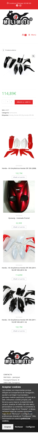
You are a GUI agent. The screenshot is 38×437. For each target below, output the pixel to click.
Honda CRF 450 (29, 115)
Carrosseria (13, 113)
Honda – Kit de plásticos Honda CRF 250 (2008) (19, 168)
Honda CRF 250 (18, 115)
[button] (33, 56)
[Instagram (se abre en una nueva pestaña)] (20, 5)
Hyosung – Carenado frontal (19, 218)
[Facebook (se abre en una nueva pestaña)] (17, 5)
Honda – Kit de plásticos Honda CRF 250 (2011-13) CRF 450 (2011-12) (19, 321)
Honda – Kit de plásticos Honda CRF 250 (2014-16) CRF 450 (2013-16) (19, 269)
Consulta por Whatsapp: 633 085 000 (20, 3)
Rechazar (19, 427)
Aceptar (7, 427)
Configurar (30, 427)
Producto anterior (10, 50)
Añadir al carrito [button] (19, 177)
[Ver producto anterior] (3, 50)
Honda (11, 115)
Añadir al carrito (24, 102)
